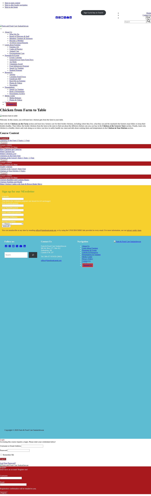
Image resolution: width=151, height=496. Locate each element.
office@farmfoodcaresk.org (46, 230)
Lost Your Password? (8, 463)
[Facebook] (57, 17)
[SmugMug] (68, 17)
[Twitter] (65, 17)
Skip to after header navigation (16, 5)
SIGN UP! (6, 226)
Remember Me (8, 455)
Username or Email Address (10, 446)
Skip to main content (12, 3)
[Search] (33, 255)
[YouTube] (62, 17)
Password (3, 450)
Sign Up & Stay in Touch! (93, 13)
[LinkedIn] (70, 17)
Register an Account (7, 472)
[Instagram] (59, 17)
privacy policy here (134, 230)
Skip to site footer (11, 7)
